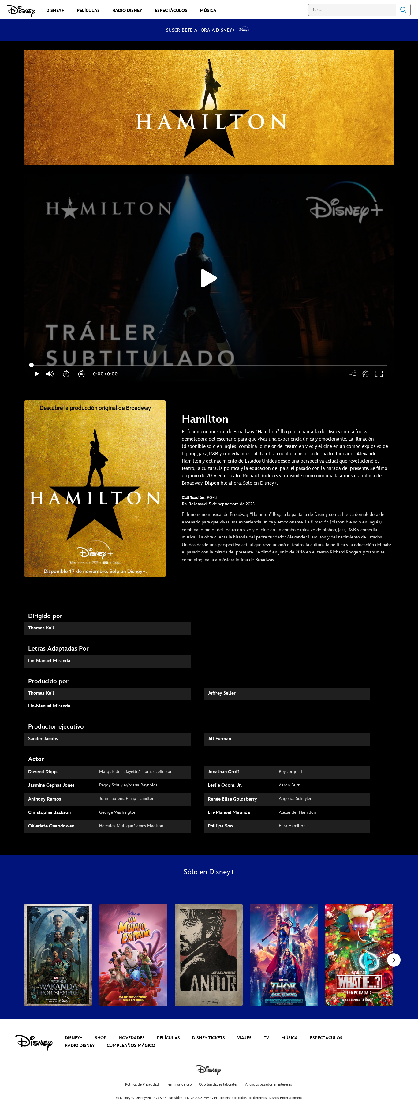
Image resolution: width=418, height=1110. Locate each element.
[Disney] (20, 11)
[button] (66, 374)
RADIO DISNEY (80, 1045)
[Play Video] (209, 278)
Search (403, 10)
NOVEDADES (132, 1038)
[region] (209, 278)
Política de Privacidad (142, 1084)
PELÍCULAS (168, 1038)
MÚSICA (289, 1038)
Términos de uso (179, 1084)
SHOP (100, 1038)
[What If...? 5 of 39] (359, 955)
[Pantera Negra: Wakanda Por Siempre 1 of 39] (58, 955)
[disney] (34, 1043)
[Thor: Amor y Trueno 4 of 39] (284, 955)
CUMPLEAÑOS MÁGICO (131, 1045)
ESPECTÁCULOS (326, 1038)
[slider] (209, 365)
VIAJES (244, 1038)
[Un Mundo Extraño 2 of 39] (133, 955)
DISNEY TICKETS (208, 1038)
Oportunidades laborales (218, 1084)
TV (266, 1038)
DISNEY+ (74, 1038)
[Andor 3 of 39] (209, 955)
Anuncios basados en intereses (268, 1084)
